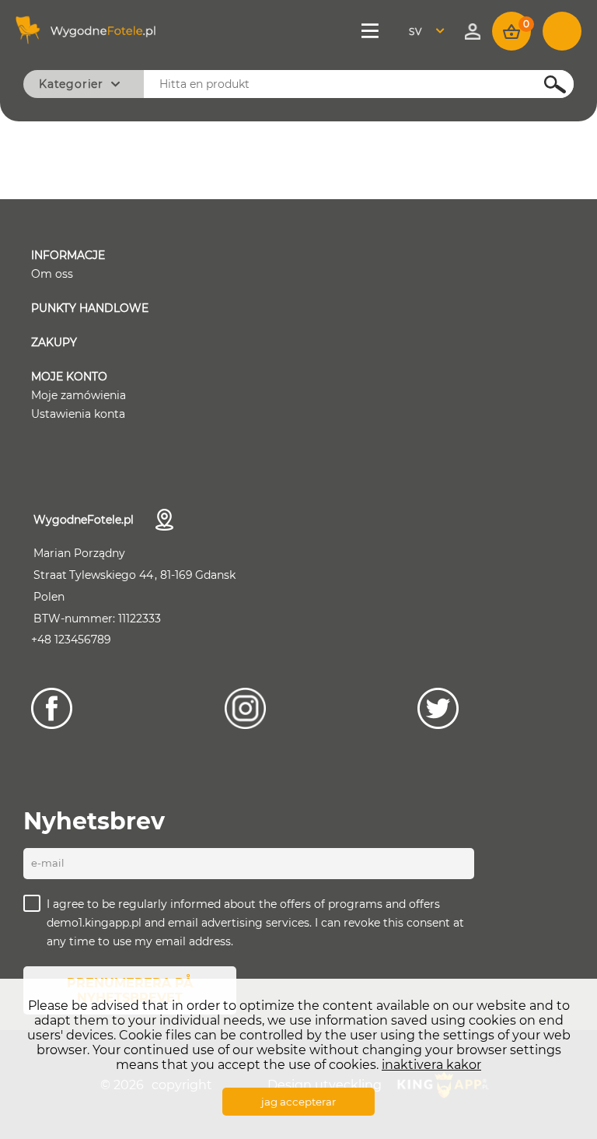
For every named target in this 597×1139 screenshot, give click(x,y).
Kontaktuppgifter (164, 520)
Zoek (546, 84)
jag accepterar (298, 1101)
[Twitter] (438, 708)
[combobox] (431, 31)
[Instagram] (245, 708)
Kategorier (71, 84)
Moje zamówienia (78, 395)
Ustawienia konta (78, 414)
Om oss (52, 274)
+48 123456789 (71, 640)
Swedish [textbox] (425, 31)
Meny (371, 31)
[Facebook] (51, 708)
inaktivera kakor (431, 1064)
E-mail (48, 863)
